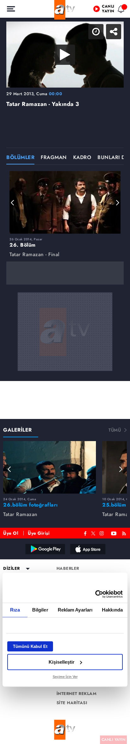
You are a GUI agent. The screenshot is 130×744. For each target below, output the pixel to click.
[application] (65, 372)
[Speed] (102, 10)
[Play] (65, 372)
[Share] (119, 10)
